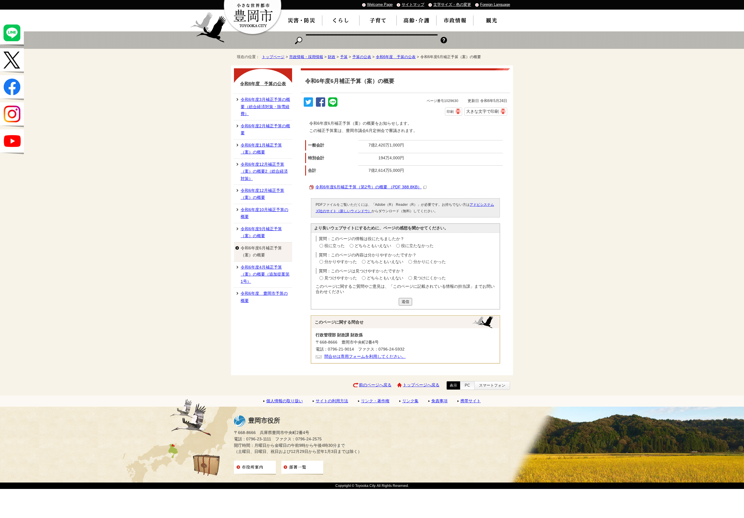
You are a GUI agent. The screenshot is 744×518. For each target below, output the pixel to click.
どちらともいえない (373, 246)
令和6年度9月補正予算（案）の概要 (261, 232)
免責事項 (439, 401)
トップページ (273, 57)
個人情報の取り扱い (284, 401)
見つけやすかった (340, 278)
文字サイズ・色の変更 (452, 4)
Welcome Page (380, 4)
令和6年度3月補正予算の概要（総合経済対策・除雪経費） (265, 106)
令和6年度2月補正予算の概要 (265, 129)
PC (467, 385)
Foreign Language (495, 4)
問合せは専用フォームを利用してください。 (365, 356)
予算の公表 (361, 57)
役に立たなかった (417, 246)
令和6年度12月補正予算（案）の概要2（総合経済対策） (264, 171)
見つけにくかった (429, 278)
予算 (344, 57)
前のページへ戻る (375, 385)
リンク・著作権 (375, 401)
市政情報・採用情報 (306, 57)
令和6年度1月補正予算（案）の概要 (261, 148)
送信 (405, 301)
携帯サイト (470, 401)
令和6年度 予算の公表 (396, 57)
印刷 (450, 112)
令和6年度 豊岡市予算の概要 (264, 297)
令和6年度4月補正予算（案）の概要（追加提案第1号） (265, 274)
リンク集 (410, 401)
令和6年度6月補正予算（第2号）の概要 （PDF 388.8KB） (368, 187)
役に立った (334, 246)
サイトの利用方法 (332, 401)
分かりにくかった (429, 262)
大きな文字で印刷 (482, 111)
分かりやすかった (340, 262)
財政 (331, 57)
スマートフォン (492, 385)
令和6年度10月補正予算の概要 (264, 213)
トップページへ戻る (421, 385)
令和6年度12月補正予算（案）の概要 (262, 194)
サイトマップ (413, 4)
